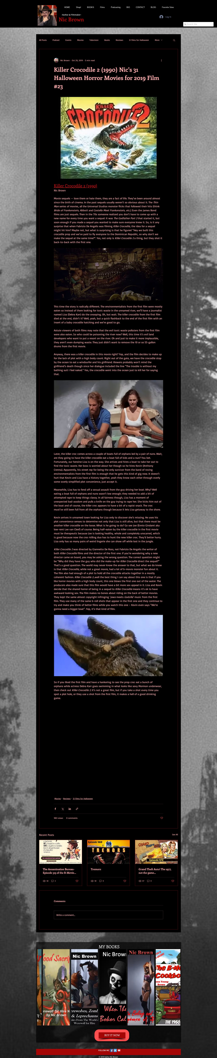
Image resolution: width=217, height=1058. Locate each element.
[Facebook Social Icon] (111, 1050)
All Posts (43, 40)
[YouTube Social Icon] (119, 1050)
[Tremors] (108, 852)
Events (68, 40)
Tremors (96, 869)
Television (93, 40)
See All (175, 834)
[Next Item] (175, 987)
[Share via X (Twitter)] (62, 808)
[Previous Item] (42, 987)
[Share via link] (77, 808)
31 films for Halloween (139, 40)
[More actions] (161, 60)
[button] (174, 40)
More (157, 40)
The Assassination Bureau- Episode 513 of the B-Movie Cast (59, 870)
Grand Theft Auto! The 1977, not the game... (155, 870)
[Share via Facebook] (55, 808)
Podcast (56, 40)
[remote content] (108, 748)
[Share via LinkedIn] (69, 808)
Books (107, 40)
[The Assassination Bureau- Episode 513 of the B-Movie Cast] (60, 852)
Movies (80, 40)
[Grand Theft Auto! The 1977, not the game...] (156, 852)
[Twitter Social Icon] (115, 1050)
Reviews (119, 40)
